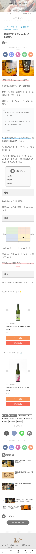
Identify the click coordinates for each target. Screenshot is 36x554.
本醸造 (5, 421)
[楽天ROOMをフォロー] (18, 54)
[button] (29, 433)
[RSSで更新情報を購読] (30, 54)
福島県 (20, 421)
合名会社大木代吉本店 (10, 418)
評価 (11, 180)
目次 (17, 171)
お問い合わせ (26, 545)
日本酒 (5, 415)
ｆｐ (30, 415)
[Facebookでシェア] (14, 433)
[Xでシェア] (6, 433)
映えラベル (14, 415)
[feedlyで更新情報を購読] (24, 54)
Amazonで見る (18, 338)
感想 (11, 176)
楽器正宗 (12, 421)
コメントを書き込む (18, 522)
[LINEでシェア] (21, 433)
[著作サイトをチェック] (5, 54)
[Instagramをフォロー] (11, 54)
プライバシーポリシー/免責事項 (10, 546)
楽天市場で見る (18, 343)
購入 (11, 183)
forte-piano (23, 415)
